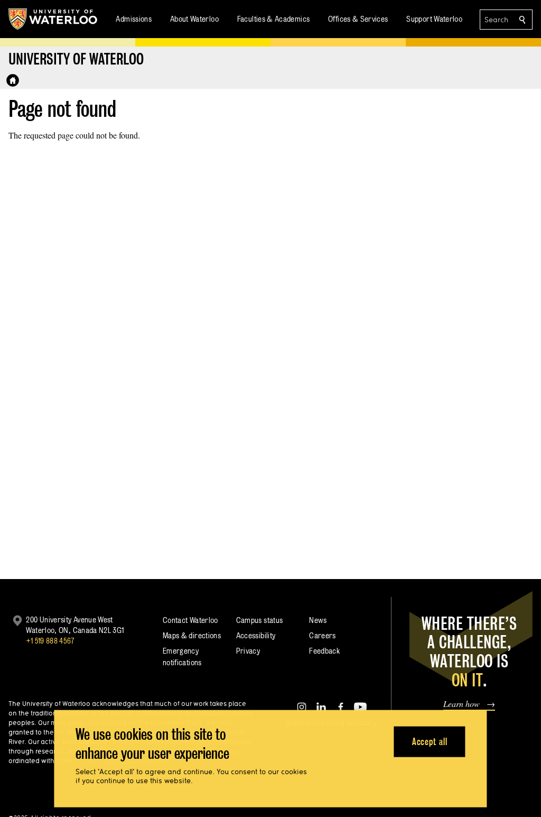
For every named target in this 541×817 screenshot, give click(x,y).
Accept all (429, 741)
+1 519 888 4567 (50, 640)
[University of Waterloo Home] (53, 19)
